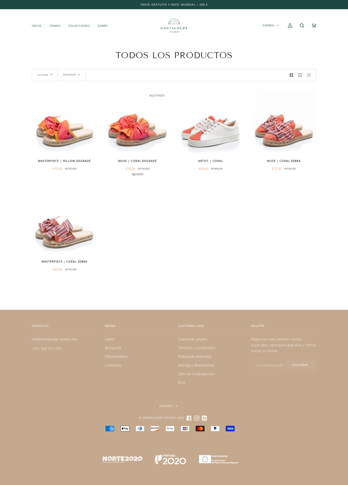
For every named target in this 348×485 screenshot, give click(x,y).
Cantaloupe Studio (159, 418)
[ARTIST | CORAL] (210, 122)
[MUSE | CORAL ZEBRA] (283, 122)
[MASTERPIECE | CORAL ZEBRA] (64, 222)
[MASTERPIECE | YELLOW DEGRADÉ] (64, 122)
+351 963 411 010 (46, 348)
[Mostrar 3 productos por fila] (300, 75)
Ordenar (69, 74)
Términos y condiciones (197, 347)
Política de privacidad (194, 356)
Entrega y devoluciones (196, 365)
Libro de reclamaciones (196, 373)
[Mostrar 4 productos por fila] (310, 75)
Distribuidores (116, 356)
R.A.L (181, 382)
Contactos (113, 365)
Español (269, 25)
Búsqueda (113, 347)
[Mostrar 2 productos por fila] (291, 75)
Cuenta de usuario (192, 339)
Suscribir (300, 365)
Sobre (109, 339)
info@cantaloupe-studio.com (54, 339)
